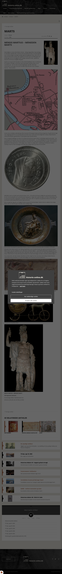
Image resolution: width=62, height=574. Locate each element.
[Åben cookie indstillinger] (1, 572)
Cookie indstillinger (17, 292)
